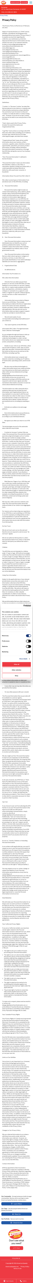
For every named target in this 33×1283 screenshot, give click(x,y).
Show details (23, 659)
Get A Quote (9, 1281)
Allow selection (16, 670)
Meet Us (17, 1214)
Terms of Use (17, 1268)
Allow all (16, 664)
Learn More (17, 1204)
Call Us (24, 1281)
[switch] (28, 641)
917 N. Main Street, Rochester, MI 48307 (13, 9)
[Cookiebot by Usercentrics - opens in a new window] (23, 606)
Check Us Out (18, 1223)
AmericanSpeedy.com (12, 1266)
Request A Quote (15, 2)
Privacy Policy (25, 1266)
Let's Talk (16, 1248)
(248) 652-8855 (12, 12)
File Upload (24, 2)
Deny (16, 675)
